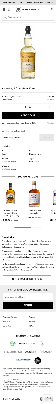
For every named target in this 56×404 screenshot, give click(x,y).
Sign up (28, 305)
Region (5, 159)
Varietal (5, 151)
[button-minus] (6, 106)
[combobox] (30, 17)
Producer (33, 151)
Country (5, 166)
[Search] (5, 17)
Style (31, 159)
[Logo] (28, 9)
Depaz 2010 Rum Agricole (34, 212)
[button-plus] (49, 106)
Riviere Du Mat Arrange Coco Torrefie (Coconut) (10, 213)
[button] (52, 9)
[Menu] (4, 9)
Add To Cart (28, 115)
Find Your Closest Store (28, 279)
